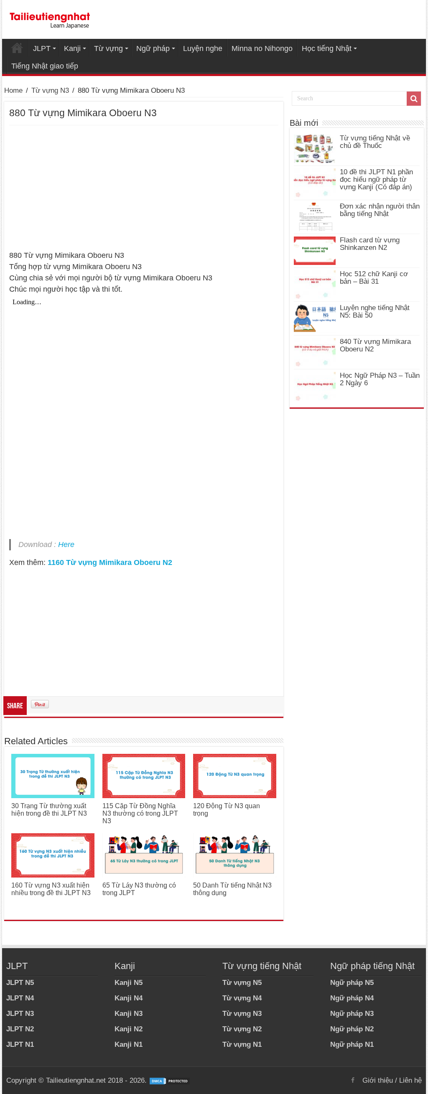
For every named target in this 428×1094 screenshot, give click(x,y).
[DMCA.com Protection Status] (170, 1080)
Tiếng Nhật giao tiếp (44, 66)
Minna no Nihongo (262, 48)
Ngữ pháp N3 (352, 1014)
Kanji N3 (129, 1014)
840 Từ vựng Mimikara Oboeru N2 (375, 345)
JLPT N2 (20, 1029)
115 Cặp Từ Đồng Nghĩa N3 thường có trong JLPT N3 (140, 813)
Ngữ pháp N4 (352, 998)
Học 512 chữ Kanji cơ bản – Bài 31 (374, 277)
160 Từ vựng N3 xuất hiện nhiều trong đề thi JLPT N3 (51, 889)
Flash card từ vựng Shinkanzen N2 (370, 244)
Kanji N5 (129, 983)
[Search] (414, 99)
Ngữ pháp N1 (352, 1044)
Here (66, 544)
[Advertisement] (143, 188)
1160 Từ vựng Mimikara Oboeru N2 (110, 562)
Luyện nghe (202, 48)
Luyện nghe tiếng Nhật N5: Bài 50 (375, 311)
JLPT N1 (20, 1044)
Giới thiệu (377, 1080)
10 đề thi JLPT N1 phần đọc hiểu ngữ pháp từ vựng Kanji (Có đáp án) (376, 179)
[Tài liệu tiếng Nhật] (50, 19)
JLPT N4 (20, 998)
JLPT (42, 48)
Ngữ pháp (153, 48)
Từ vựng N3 (50, 90)
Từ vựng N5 (242, 983)
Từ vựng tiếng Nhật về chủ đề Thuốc (375, 142)
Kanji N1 (129, 1044)
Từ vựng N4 (242, 998)
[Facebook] (352, 1080)
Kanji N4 (129, 998)
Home (17, 47)
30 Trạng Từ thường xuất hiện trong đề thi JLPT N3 (49, 809)
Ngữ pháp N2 (352, 1029)
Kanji (72, 48)
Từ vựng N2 (242, 1029)
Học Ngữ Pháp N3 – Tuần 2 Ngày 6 (380, 379)
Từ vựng (108, 48)
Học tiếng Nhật (327, 48)
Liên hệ (410, 1080)
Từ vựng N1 (242, 1044)
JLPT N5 (20, 983)
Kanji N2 (129, 1029)
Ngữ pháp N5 (352, 983)
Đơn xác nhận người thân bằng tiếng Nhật (380, 210)
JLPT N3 (20, 1014)
